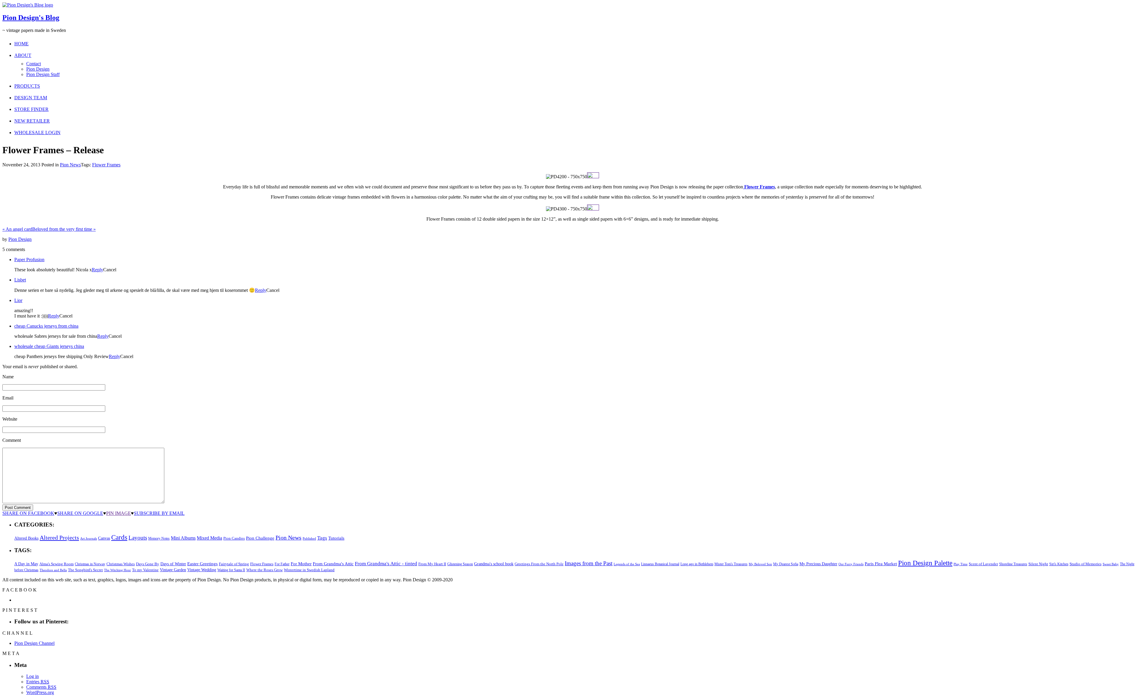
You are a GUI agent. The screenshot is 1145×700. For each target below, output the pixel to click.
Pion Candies (234, 538)
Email (7, 397)
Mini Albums (183, 538)
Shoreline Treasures (1013, 564)
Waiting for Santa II (231, 570)
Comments (41, 687)
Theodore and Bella (53, 570)
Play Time (961, 564)
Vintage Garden (173, 569)
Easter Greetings (202, 563)
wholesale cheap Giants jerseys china (49, 346)
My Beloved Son (760, 564)
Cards (119, 537)
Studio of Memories (1085, 564)
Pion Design (37, 69)
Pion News (70, 164)
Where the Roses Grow (264, 570)
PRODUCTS (27, 86)
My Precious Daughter (818, 564)
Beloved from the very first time (64, 229)
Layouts (138, 538)
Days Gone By (147, 564)
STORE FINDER (31, 109)
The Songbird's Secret (85, 570)
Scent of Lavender (983, 564)
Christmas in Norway (90, 564)
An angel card (17, 229)
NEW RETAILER (32, 120)
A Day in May (26, 563)
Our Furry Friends (851, 564)
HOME (21, 43)
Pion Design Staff (43, 74)
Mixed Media (209, 538)
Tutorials (336, 538)
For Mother (301, 563)
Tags (322, 538)
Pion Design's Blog (30, 17)
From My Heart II (432, 564)
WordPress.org (40, 692)
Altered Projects (59, 537)
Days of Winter (173, 564)
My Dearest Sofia (785, 564)
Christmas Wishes (120, 564)
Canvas (104, 538)
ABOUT (22, 55)
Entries (37, 681)
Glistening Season (460, 564)
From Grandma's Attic (333, 563)
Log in (32, 676)
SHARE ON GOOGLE (80, 513)
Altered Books (26, 538)
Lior (18, 300)
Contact (33, 63)
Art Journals (88, 538)
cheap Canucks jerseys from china (46, 326)
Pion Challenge (260, 538)
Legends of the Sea (627, 564)
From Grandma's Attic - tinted (386, 563)
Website (9, 419)
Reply (97, 269)
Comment (11, 440)
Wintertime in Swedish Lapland (309, 570)
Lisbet (20, 279)
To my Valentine (145, 570)
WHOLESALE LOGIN (37, 132)
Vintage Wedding (201, 569)
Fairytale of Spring (234, 564)
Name (8, 376)
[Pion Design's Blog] (27, 4)
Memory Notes (159, 538)
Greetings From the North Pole (539, 564)
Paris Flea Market (881, 563)
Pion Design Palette (925, 563)
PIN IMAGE (118, 513)
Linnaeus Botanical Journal (660, 564)
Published (309, 538)
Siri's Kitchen (1058, 564)
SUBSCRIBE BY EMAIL (159, 513)
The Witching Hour (117, 570)
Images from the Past (588, 563)
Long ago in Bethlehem (696, 564)
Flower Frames (106, 164)
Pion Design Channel (34, 643)
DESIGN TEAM (30, 97)
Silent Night (1038, 564)
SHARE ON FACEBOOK (28, 513)
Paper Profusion (29, 259)
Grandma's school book (493, 564)
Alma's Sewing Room (56, 564)
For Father (282, 564)
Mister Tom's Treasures (731, 564)
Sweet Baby (1111, 564)
